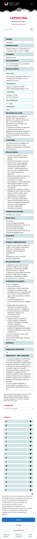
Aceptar (18, 520)
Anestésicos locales (18, 21)
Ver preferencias (18, 530)
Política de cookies (6, 535)
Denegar (18, 525)
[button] (32, 494)
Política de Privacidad (18, 535)
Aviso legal (30, 535)
